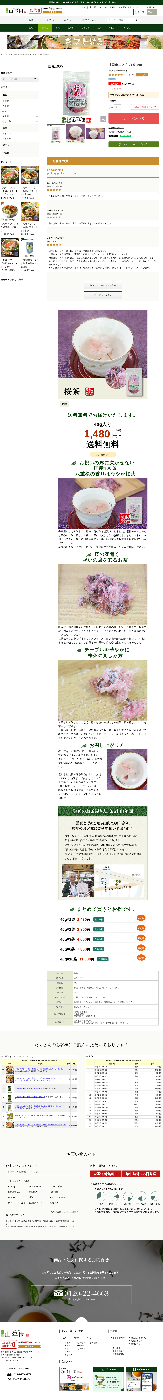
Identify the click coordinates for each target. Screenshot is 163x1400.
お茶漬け (81, 1349)
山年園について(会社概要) (102, 7)
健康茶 (31, 28)
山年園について (119, 1338)
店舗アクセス (136, 1341)
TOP (83, 7)
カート (153, 12)
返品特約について (116, 128)
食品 (48, 20)
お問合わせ (135, 1344)
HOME (3, 54)
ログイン (141, 12)
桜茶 (28, 54)
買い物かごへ (103, 455)
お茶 (31, 20)
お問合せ (150, 7)
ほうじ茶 (85, 28)
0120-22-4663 (22, 1374)
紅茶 (99, 28)
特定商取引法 (118, 1354)
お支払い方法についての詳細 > (63, 1212)
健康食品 (81, 1346)
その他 (22, 54)
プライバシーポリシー (9, 1360)
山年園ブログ (118, 1351)
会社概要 (116, 1348)
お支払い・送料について (130, 7)
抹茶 (58, 28)
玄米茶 (71, 28)
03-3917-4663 (10, 1358)
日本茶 (45, 28)
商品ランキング (90, 20)
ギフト (67, 20)
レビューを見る (142, 75)
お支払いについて (138, 1338)
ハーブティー (129, 28)
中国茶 (112, 28)
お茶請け (81, 1343)
